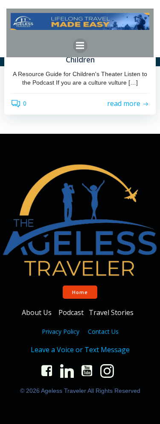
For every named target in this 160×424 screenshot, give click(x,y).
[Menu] (80, 45)
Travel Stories (112, 312)
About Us (37, 312)
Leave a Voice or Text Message (80, 349)
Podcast (71, 312)
